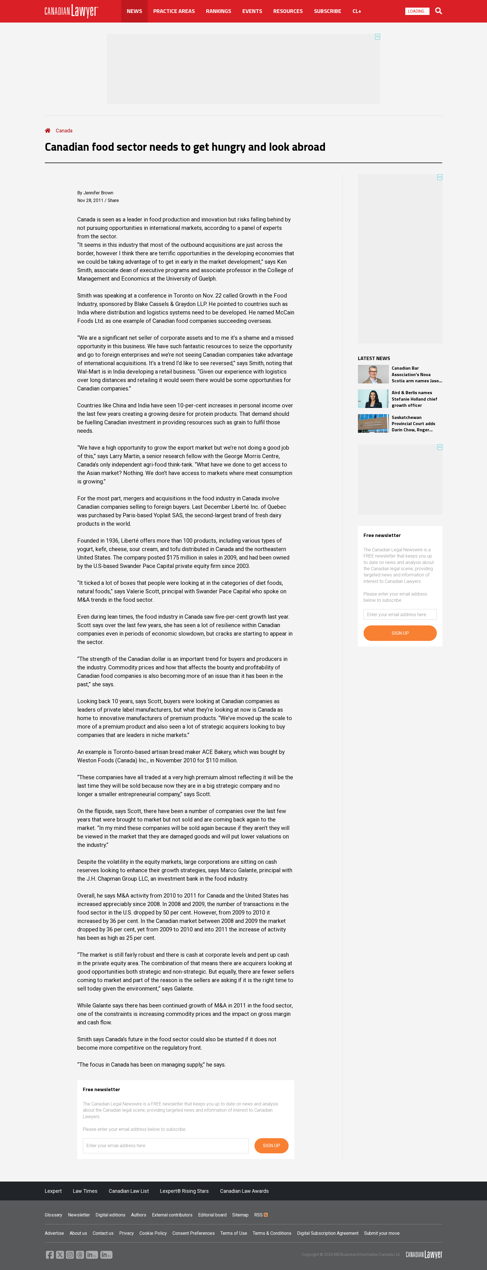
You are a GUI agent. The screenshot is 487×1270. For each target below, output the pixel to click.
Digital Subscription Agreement (327, 1233)
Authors (138, 1215)
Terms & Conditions (272, 1233)
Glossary (53, 1215)
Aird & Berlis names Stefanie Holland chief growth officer (414, 398)
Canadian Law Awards (244, 1191)
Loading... (417, 11)
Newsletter (79, 1215)
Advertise (54, 1233)
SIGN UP (271, 1145)
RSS (259, 1215)
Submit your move (382, 1233)
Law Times (85, 1191)
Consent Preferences (193, 1233)
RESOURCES (288, 11)
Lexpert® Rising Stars (184, 1191)
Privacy (126, 1233)
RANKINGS (218, 11)
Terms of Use (233, 1233)
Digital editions (110, 1215)
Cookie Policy (153, 1233)
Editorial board (212, 1215)
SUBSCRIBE (327, 11)
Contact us (103, 1233)
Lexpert (53, 1191)
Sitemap (240, 1215)
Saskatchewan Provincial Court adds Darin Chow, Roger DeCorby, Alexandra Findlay (413, 423)
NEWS (134, 11)
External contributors (172, 1215)
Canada (64, 131)
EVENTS (252, 11)
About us (78, 1233)
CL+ (357, 11)
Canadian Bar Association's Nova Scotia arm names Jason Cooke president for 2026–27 (416, 374)
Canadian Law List (129, 1191)
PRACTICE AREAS (174, 11)
